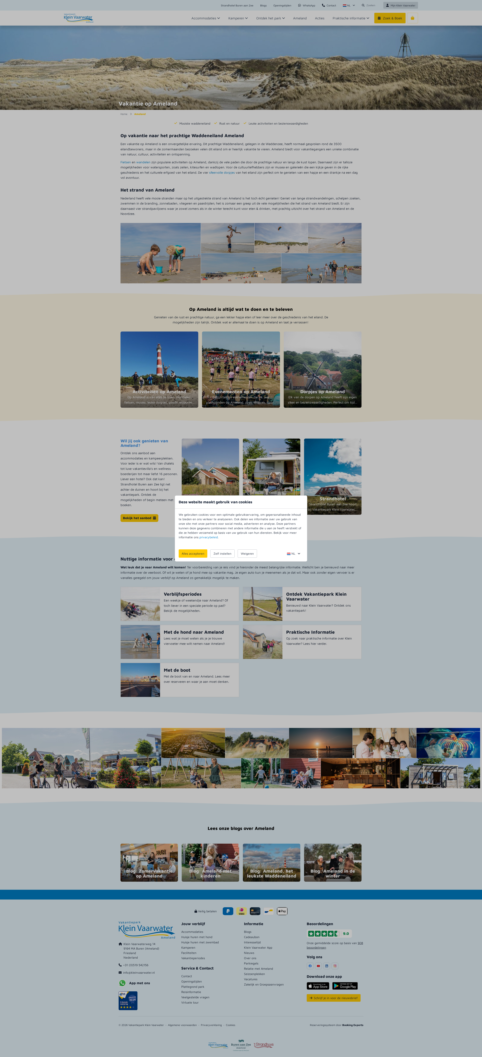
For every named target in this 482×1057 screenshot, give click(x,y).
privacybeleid (208, 537)
